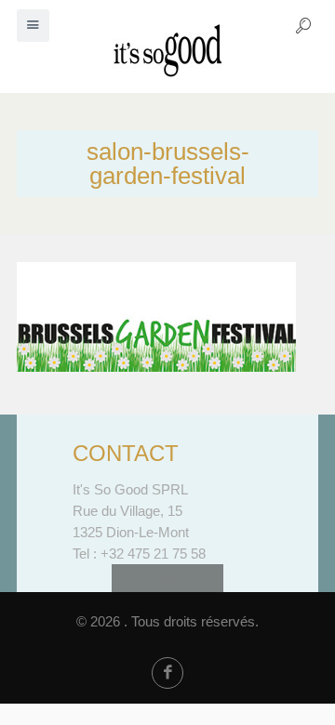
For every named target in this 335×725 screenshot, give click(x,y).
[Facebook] (167, 673)
